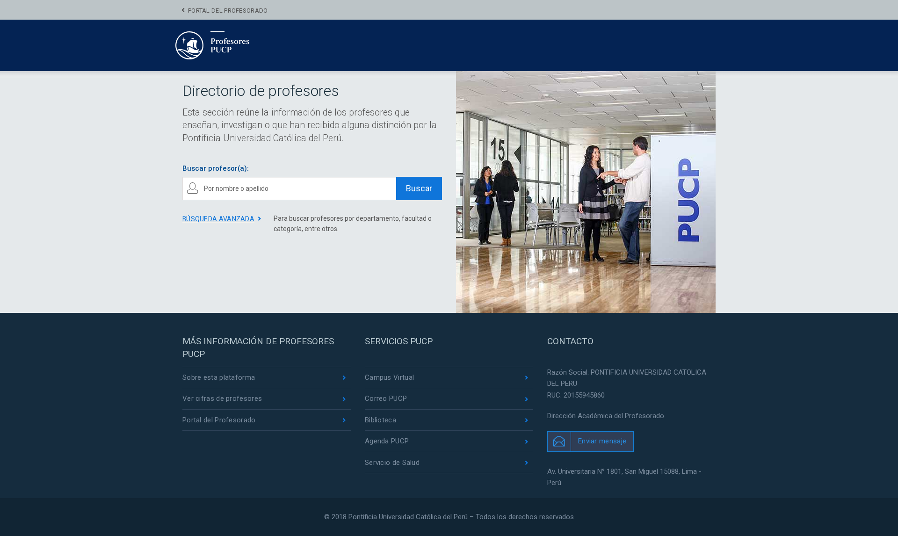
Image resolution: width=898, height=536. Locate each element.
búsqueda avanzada (218, 219)
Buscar (419, 188)
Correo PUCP (386, 398)
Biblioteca (380, 420)
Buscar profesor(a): (215, 168)
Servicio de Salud (392, 462)
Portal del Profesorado (228, 10)
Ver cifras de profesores (222, 398)
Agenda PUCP (387, 441)
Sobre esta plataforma (218, 377)
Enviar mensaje (602, 441)
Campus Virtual (389, 377)
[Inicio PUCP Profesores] (240, 45)
